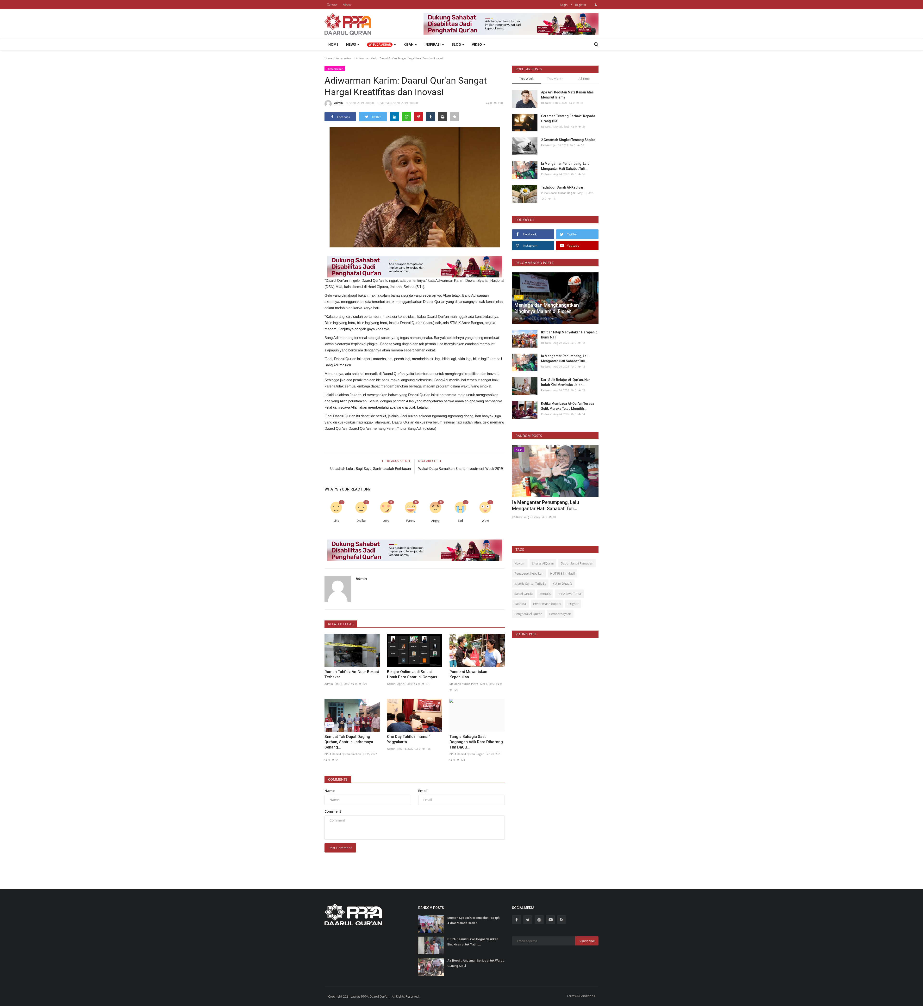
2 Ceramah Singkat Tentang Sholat (568, 140)
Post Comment (340, 848)
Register (580, 5)
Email (423, 790)
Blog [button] (457, 44)
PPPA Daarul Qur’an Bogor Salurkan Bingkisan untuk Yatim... (472, 941)
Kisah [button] (409, 44)
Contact (332, 4)
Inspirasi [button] (433, 44)
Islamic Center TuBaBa (530, 583)
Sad (460, 521)
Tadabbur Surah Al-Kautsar (562, 187)
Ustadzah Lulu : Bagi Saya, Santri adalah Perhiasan (370, 468)
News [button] (351, 44)
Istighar (573, 603)
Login (564, 5)
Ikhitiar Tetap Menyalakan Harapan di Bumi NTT (570, 334)
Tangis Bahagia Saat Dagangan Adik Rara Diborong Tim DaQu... (476, 741)
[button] (381, 44)
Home (333, 44)
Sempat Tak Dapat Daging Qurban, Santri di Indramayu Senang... (348, 741)
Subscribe (587, 941)
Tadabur (520, 603)
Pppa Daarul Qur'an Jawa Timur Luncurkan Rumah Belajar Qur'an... (549, 465)
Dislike (361, 521)
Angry (435, 521)
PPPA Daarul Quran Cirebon (342, 754)
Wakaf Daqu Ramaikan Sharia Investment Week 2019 (460, 468)
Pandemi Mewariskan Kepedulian (468, 674)
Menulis (545, 593)
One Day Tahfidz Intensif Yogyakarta (408, 739)
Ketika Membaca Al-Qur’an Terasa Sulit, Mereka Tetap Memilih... (567, 406)
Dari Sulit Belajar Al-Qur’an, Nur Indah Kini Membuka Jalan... (565, 382)
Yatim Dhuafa (562, 583)
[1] (596, 4)
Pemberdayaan (560, 614)
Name (329, 790)
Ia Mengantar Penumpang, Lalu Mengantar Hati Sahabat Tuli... (565, 166)
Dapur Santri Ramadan (577, 563)
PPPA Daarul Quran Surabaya (531, 476)
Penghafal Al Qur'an (528, 614)
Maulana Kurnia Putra (463, 684)
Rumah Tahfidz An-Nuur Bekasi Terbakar (351, 674)
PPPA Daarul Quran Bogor (466, 754)
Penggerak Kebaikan (528, 573)
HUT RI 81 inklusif (562, 573)
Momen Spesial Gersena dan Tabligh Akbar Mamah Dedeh (473, 920)
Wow (485, 521)
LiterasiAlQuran (543, 563)
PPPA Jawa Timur (569, 593)
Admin (338, 103)
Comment (332, 811)
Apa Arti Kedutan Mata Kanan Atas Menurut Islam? (567, 94)
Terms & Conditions (581, 996)
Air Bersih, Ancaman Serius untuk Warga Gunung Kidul (475, 963)
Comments (338, 779)
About (347, 4)
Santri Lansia (523, 593)
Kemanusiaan (344, 58)
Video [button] (477, 44)
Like (336, 521)
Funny (410, 521)
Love (385, 521)
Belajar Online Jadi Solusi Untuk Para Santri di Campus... (413, 674)
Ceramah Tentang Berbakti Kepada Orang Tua (568, 118)
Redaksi (546, 102)
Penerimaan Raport (547, 603)
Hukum (519, 563)
